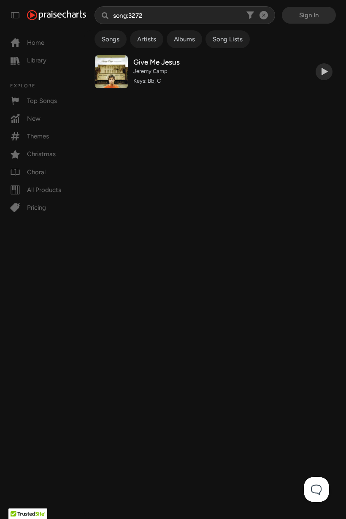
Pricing (36, 207)
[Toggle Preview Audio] (324, 71)
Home (35, 42)
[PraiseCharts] (56, 15)
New (34, 118)
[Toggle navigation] (15, 15)
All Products (44, 190)
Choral (36, 172)
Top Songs (42, 101)
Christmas (41, 154)
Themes (38, 136)
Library (36, 60)
